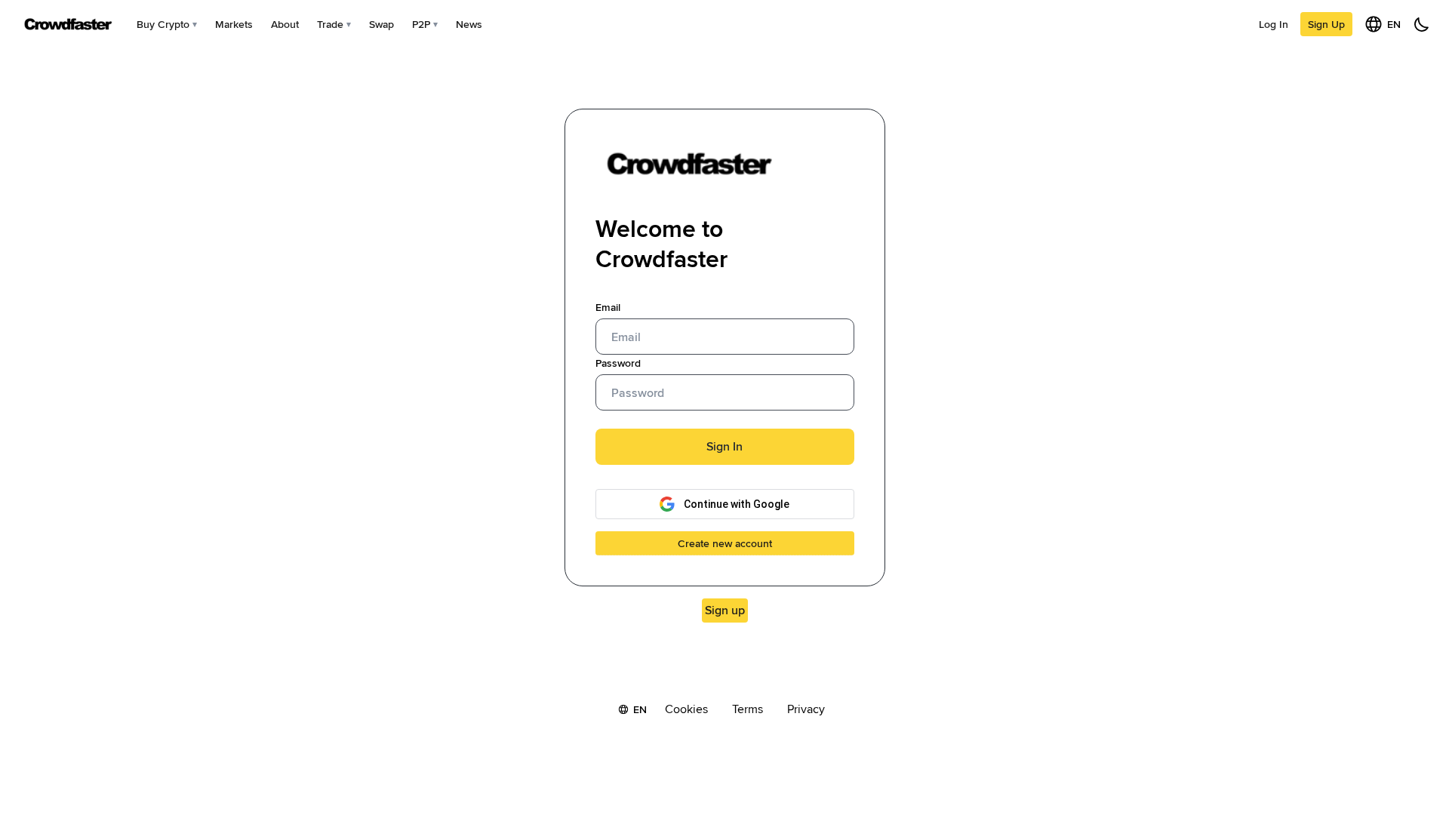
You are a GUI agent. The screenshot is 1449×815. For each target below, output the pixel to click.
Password (618, 363)
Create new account (725, 543)
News (469, 24)
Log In (1273, 24)
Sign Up (1326, 24)
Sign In (724, 446)
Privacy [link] (806, 709)
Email (607, 307)
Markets (234, 24)
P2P (421, 24)
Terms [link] (747, 709)
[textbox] (725, 336)
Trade (330, 24)
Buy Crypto (163, 24)
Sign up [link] (725, 610)
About (285, 24)
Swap (381, 24)
